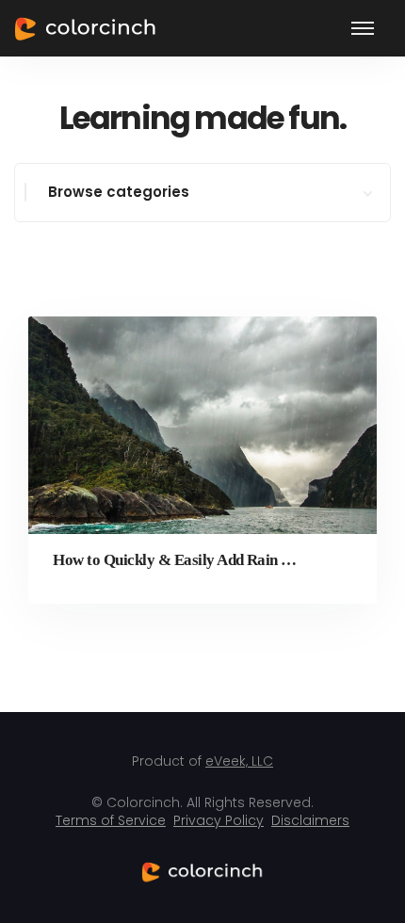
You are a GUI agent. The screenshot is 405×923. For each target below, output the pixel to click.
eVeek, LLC (239, 761)
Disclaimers (310, 820)
